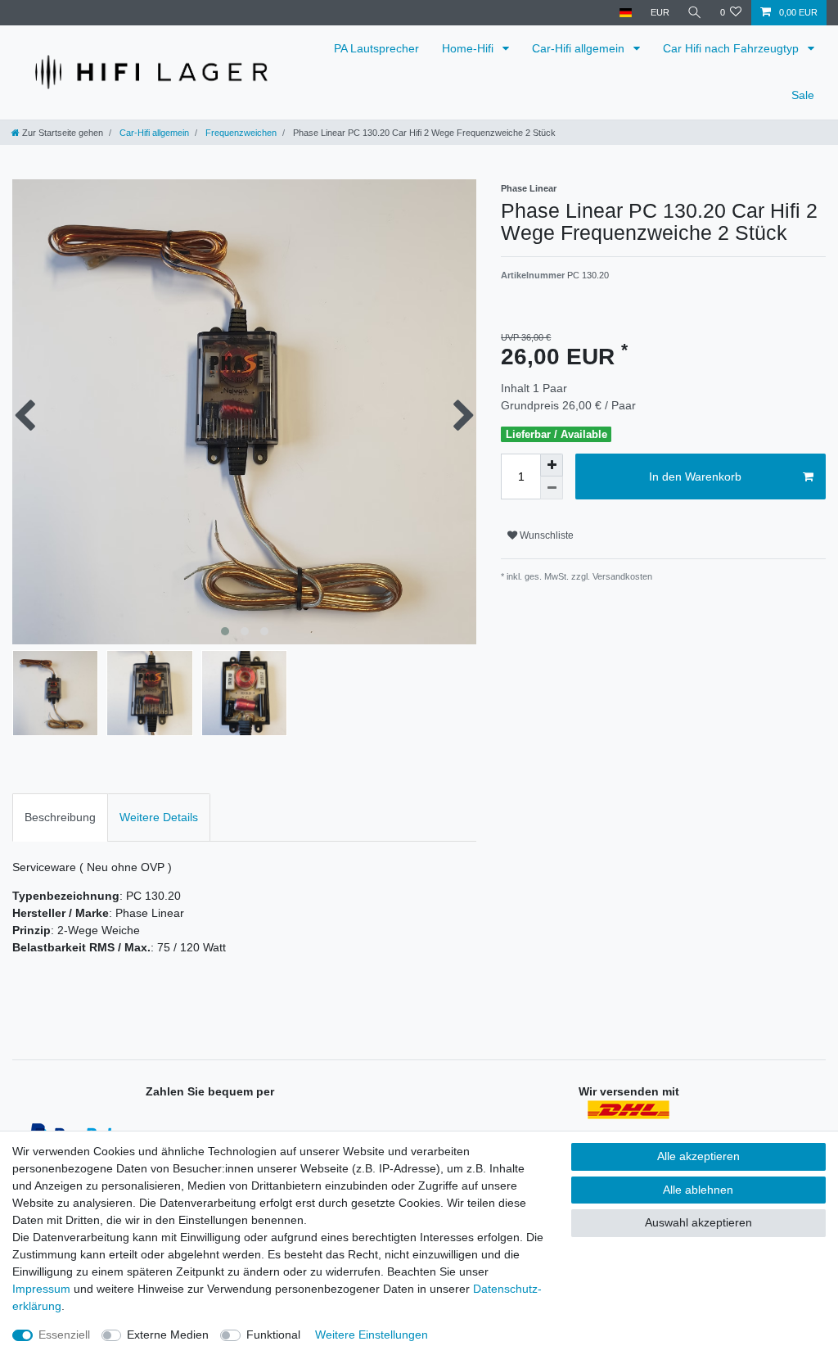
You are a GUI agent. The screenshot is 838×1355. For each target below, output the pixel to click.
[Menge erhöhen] (551, 465)
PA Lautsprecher (376, 48)
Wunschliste (545, 535)
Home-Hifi (469, 48)
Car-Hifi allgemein (580, 48)
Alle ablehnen (698, 1189)
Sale (802, 95)
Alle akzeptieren (698, 1156)
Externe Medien (168, 1334)
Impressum (41, 1288)
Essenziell (64, 1334)
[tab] (60, 817)
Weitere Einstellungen (371, 1334)
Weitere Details (158, 817)
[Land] (625, 12)
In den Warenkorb (695, 476)
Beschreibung (60, 817)
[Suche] (694, 12)
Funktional (273, 1334)
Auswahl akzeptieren (698, 1222)
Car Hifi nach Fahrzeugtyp (732, 48)
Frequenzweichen (240, 133)
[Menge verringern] (551, 488)
